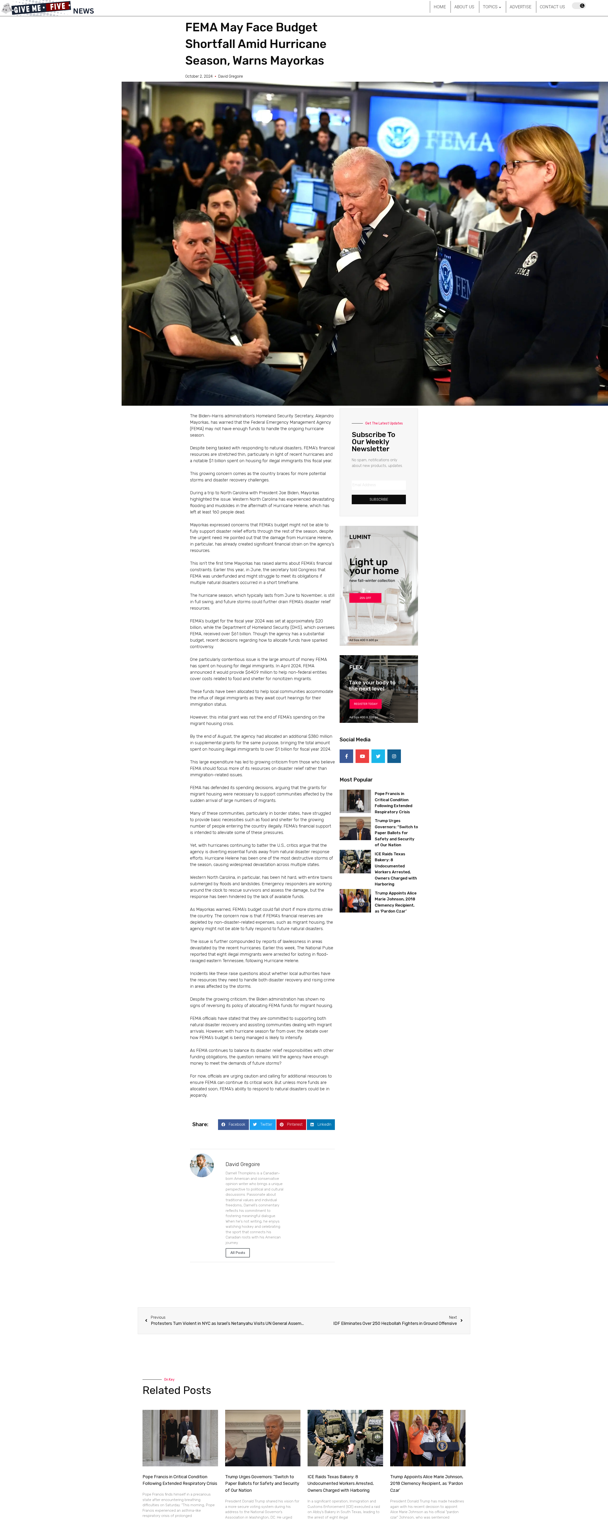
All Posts (237, 1253)
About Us (464, 6)
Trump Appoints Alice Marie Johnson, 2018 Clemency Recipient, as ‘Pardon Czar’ (426, 1483)
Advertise (520, 6)
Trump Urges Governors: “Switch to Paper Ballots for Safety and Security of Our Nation (396, 832)
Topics (490, 6)
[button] (233, 1124)
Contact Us (552, 6)
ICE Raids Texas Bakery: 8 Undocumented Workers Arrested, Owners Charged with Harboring (341, 1483)
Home (440, 6)
